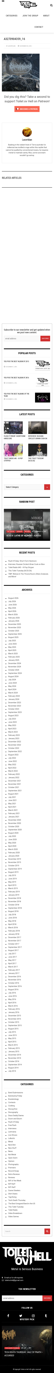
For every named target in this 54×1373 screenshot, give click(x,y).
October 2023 (13, 709)
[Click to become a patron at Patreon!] (27, 109)
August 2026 (13, 598)
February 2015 (14, 1048)
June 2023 (12, 722)
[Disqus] (27, 223)
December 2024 (14, 663)
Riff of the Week (14, 1181)
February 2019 (14, 892)
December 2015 (14, 1016)
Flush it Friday (13, 1122)
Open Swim (12, 1158)
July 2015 (12, 1032)
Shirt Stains (12, 1194)
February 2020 (14, 853)
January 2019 (13, 895)
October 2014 (13, 1061)
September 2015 (15, 1025)
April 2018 (12, 924)
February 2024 (14, 696)
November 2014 (14, 1058)
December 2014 (14, 1055)
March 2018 (13, 928)
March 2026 (13, 614)
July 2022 (12, 758)
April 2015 (12, 1042)
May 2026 (12, 608)
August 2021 (13, 794)
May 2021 (12, 804)
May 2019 (12, 882)
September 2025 (15, 634)
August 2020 (13, 833)
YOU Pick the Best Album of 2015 (16, 361)
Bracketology (13, 1099)
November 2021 (14, 784)
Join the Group (30, 15)
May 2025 (12, 647)
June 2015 (12, 1035)
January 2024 (13, 699)
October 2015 (13, 1022)
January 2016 (13, 1012)
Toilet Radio (13, 1210)
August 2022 (13, 755)
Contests (11, 1102)
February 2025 (14, 657)
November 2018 (14, 901)
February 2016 (14, 1009)
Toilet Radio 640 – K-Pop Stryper (21, 567)
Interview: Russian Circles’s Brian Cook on (37, 438)
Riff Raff (11, 1184)
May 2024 (12, 686)
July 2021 (12, 797)
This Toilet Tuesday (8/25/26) (20, 571)
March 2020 (13, 849)
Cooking (11, 1106)
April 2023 (12, 729)
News (10, 1151)
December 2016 (14, 977)
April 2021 (12, 807)
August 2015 (13, 1029)
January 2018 (13, 934)
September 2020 (15, 830)
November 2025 (14, 627)
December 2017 (14, 937)
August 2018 (13, 911)
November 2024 (14, 667)
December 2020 (14, 820)
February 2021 (14, 813)
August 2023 (13, 716)
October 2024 (13, 670)
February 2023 (14, 735)
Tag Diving (12, 1197)
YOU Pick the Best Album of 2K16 (16, 378)
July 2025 (12, 641)
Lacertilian (11, 46)
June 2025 (12, 644)
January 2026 (13, 621)
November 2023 (14, 706)
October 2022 (13, 748)
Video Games (13, 1217)
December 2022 (14, 742)
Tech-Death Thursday (16, 1200)
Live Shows (12, 1135)
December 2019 (14, 859)
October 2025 (13, 631)
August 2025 (13, 637)
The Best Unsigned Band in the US (21, 1204)
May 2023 (12, 725)
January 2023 (13, 738)
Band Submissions (15, 1093)
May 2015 (12, 1038)
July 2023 (12, 719)
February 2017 (14, 970)
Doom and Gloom (15, 1119)
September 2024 (15, 673)
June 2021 (12, 800)
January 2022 (13, 778)
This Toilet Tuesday (16, 1207)
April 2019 (12, 885)
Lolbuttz (11, 1138)
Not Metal (10, 531)
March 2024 (13, 693)
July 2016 (12, 993)
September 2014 (15, 1065)
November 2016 (14, 980)
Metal (10, 1142)
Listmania (12, 1132)
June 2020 (12, 839)
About (46, 15)
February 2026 (14, 618)
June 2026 (12, 605)
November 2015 (14, 1019)
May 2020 (12, 843)
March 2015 (13, 1045)
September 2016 (15, 986)
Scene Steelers (14, 1190)
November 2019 (14, 862)
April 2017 (12, 963)
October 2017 (13, 944)
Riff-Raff (12, 1187)
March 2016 (13, 1006)
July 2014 (12, 1071)
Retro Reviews (14, 1174)
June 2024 (12, 683)
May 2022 (12, 765)
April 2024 (12, 689)
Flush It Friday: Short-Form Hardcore (22, 561)
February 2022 (14, 774)
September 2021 (15, 791)
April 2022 (12, 768)
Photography (13, 1164)
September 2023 (15, 712)
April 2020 (12, 846)
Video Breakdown (15, 1213)
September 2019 (15, 869)
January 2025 (13, 660)
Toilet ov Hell (25, 1369)
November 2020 (14, 823)
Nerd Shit (12, 1145)
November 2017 (14, 941)
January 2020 (13, 856)
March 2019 (13, 888)
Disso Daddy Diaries (16, 1115)
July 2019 (12, 875)
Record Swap (13, 1171)
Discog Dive (12, 1109)
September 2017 (15, 947)
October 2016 (13, 983)
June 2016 (12, 996)
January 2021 (13, 817)
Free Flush (12, 1125)
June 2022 (12, 761)
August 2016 (13, 990)
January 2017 (13, 973)
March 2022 (13, 771)
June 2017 (12, 957)
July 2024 (12, 680)
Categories (11, 15)
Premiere (12, 1168)
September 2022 (15, 751)
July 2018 (12, 915)
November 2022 (14, 745)
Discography (13, 1112)
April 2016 (12, 1003)
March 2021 (13, 810)
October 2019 (13, 866)
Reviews (27, 531)
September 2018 (15, 908)
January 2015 (13, 1052)
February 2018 (14, 931)
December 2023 (14, 703)
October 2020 (13, 827)
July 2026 (12, 601)
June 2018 (12, 918)
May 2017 (12, 960)
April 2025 (12, 650)
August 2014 (13, 1068)
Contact (39, 27)
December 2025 (14, 624)
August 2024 (13, 676)
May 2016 (12, 999)
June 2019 (12, 879)
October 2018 (13, 905)
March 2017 (13, 967)
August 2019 (13, 872)
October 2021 (13, 787)
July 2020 (12, 836)
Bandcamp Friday (15, 1096)
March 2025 (13, 654)
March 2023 (13, 732)
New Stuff (12, 1148)
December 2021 (14, 781)
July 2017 (12, 954)
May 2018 (12, 921)
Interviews (12, 1128)
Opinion (19, 531)
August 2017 (13, 950)
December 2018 (14, 898)
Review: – (23, 535)
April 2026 (12, 611)
